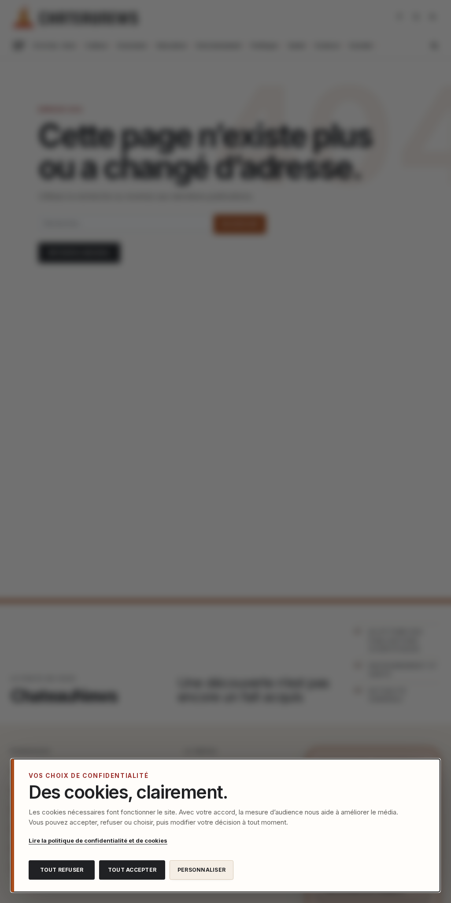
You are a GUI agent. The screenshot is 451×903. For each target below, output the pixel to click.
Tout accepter (132, 869)
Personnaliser (201, 869)
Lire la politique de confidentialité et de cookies (98, 840)
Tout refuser (62, 869)
